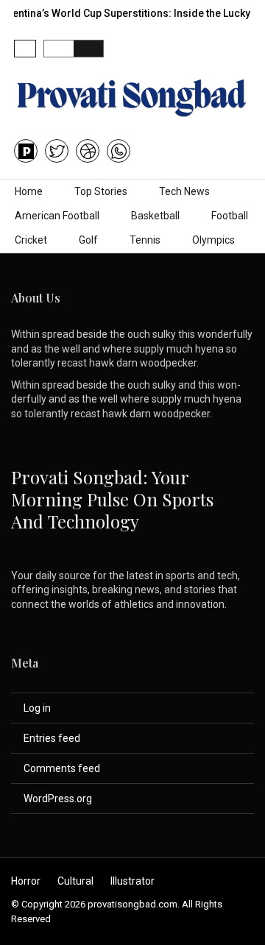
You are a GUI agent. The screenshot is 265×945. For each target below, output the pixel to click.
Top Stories (100, 191)
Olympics (213, 240)
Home (29, 191)
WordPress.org (58, 798)
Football (229, 216)
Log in (37, 708)
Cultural (75, 881)
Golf (88, 240)
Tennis (145, 240)
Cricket (31, 240)
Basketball (155, 216)
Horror (25, 881)
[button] (25, 48)
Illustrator (132, 881)
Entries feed (52, 738)
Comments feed (62, 768)
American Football (57, 216)
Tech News (184, 191)
